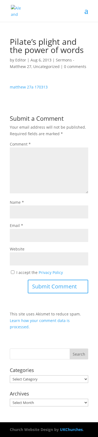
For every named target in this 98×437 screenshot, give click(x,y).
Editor (20, 60)
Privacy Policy (51, 272)
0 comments (75, 66)
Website (17, 249)
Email (16, 225)
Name (17, 202)
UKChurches (71, 429)
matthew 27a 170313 (29, 87)
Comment (20, 144)
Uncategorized (46, 66)
